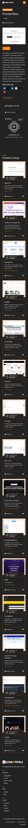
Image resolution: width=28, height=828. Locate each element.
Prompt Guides (7, 9)
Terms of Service (10, 822)
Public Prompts (8, 780)
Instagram (6, 810)
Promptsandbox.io (10, 540)
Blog (5, 794)
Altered (6, 783)
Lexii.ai (6, 778)
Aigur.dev (7, 183)
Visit (5, 48)
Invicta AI (7, 381)
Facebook (6, 803)
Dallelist (7, 302)
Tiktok (5, 805)
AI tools (6, 792)
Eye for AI (7, 461)
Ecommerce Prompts (11, 500)
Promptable (8, 342)
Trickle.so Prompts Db (12, 222)
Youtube (6, 808)
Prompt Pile (8, 262)
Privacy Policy (22, 822)
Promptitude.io (9, 697)
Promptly (7, 421)
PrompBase (8, 616)
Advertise (23, 824)
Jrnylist (6, 737)
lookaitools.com (14, 135)
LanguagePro (7, 775)
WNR (6, 580)
